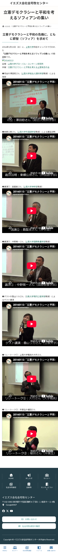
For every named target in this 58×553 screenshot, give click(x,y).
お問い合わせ (51, 550)
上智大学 (30, 47)
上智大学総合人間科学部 (33, 73)
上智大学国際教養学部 (35, 241)
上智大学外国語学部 (27, 132)
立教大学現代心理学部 (35, 296)
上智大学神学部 (31, 186)
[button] (9, 505)
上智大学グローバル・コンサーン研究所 (25, 64)
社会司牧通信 (27, 550)
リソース (39, 550)
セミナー (15, 550)
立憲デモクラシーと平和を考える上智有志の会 (28, 67)
